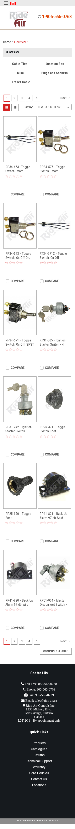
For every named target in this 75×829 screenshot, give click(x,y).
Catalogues (39, 749)
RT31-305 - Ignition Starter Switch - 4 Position (53, 342)
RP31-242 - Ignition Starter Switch (18, 429)
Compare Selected (55, 651)
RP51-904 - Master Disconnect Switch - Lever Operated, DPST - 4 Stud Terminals (53, 602)
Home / (8, 42)
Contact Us (39, 779)
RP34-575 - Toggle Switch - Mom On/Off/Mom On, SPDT (52, 169)
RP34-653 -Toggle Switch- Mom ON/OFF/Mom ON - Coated (18, 169)
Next (63, 98)
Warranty (39, 767)
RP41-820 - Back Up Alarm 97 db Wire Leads (19, 602)
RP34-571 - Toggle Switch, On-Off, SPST (19, 342)
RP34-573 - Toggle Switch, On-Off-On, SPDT (18, 256)
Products (39, 743)
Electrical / (21, 42)
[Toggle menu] (5, 5)
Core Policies (39, 773)
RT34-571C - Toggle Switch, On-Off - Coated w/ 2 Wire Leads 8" (53, 256)
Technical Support (39, 761)
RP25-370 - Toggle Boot (18, 516)
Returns (39, 755)
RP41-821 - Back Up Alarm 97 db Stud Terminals (54, 516)
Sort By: (28, 106)
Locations (39, 785)
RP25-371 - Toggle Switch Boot (52, 429)
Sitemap (53, 820)
